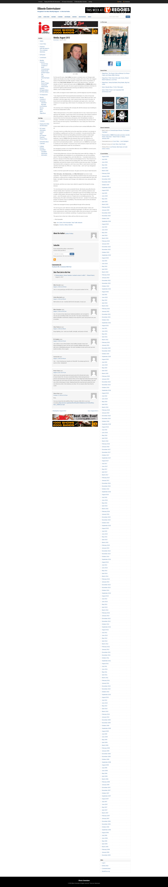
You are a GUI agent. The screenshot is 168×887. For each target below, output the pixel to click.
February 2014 (106, 579)
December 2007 (106, 787)
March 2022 (105, 306)
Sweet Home (44, 86)
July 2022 (104, 294)
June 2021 (105, 331)
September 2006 (106, 829)
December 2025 (106, 179)
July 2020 (104, 362)
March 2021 (105, 339)
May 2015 (104, 537)
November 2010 (106, 689)
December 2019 (106, 382)
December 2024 (106, 213)
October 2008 (105, 759)
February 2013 (106, 613)
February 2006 (106, 849)
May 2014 (104, 570)
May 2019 (104, 401)
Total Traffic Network (77, 222)
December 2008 (106, 753)
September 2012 (106, 627)
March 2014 (105, 576)
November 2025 (106, 182)
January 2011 (105, 683)
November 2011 (106, 655)
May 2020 (104, 368)
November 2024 (106, 215)
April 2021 (104, 337)
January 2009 (105, 751)
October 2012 (105, 624)
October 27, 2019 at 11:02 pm (60, 395)
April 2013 (104, 607)
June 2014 (105, 568)
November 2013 (106, 587)
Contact (42, 132)
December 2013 (106, 584)
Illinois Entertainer (49, 8)
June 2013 (105, 601)
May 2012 (104, 638)
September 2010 (106, 694)
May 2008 (104, 773)
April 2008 (104, 776)
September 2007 (106, 796)
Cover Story (46, 16)
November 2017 (106, 452)
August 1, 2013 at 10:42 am (59, 311)
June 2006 (105, 838)
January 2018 (105, 446)
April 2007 (104, 810)
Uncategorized (82, 16)
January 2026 (105, 176)
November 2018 (106, 418)
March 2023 (105, 272)
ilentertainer (56, 40)
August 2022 (105, 291)
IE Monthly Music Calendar (80, 1)
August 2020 (105, 359)
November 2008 (106, 756)
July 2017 (104, 463)
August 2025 (105, 190)
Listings (90, 1)
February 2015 (106, 545)
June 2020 (105, 365)
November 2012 (106, 621)
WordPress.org (106, 871)
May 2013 (104, 604)
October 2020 (105, 353)
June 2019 (105, 398)
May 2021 (104, 334)
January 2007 (105, 818)
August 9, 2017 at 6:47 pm (59, 372)
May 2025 (104, 199)
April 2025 (104, 201)
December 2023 (106, 246)
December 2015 (106, 517)
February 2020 (106, 376)
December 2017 (106, 449)
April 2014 (104, 573)
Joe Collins (60, 222)
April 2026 (104, 168)
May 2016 (104, 503)
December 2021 (106, 314)
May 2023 (104, 266)
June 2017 (105, 466)
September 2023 (106, 255)
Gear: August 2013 (93, 411)
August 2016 (105, 494)
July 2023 (104, 260)
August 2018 (105, 427)
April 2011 (104, 675)
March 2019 (105, 407)
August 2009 (105, 731)
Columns (61, 225)
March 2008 (105, 779)
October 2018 (105, 421)
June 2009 (105, 737)
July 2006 (104, 835)
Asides (39, 16)
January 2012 (105, 649)
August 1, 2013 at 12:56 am (59, 286)
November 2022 (106, 283)
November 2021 (106, 317)
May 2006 (104, 841)
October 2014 (105, 556)
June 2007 (105, 804)
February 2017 (106, 477)
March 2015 (105, 542)
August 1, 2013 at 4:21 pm (59, 341)
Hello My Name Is (44, 48)
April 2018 (104, 438)
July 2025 (104, 193)
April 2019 (104, 404)
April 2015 (104, 539)
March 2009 (105, 745)
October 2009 (105, 725)
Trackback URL (56, 266)
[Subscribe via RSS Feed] (54, 259)
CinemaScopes (45, 69)
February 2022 (106, 308)
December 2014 (106, 551)
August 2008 (105, 765)
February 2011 (106, 680)
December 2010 (106, 686)
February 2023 (106, 275)
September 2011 (106, 660)
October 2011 (105, 658)
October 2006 (105, 827)
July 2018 (104, 429)
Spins (41, 111)
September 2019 (106, 390)
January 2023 (105, 277)
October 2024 (105, 218)
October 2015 (105, 522)
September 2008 (106, 762)
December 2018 (106, 415)
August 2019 (105, 393)
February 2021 (106, 342)
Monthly (74, 16)
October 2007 (105, 793)
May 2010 (104, 706)
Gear (42, 76)
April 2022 (104, 303)
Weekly (89, 16)
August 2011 (105, 663)
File (42, 74)
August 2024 (105, 224)
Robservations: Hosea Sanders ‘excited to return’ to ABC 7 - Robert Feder (74, 275)
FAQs (41, 133)
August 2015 (105, 528)
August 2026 (105, 156)
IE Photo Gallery (44, 92)
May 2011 (104, 672)
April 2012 (104, 641)
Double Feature (45, 72)
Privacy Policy (43, 139)
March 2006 (105, 846)
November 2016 (106, 486)
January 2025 (105, 210)
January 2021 (105, 345)
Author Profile (69, 233)
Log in (103, 863)
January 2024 (105, 244)
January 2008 (105, 784)
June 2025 (105, 196)
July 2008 (104, 768)
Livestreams (67, 16)
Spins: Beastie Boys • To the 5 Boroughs (112, 87)
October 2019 (105, 387)
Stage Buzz (43, 113)
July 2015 (104, 531)
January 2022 (105, 311)
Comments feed (106, 868)
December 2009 (106, 720)
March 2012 (105, 644)
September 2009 (106, 728)
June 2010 (105, 703)
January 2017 (105, 480)
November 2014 (106, 553)
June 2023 (105, 263)
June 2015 (105, 534)
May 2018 (104, 435)
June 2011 (105, 669)
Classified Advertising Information (44, 153)
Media (66, 225)
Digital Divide (44, 71)
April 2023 (104, 269)
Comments (127, 1)
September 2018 (106, 424)
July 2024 (104, 227)
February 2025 (106, 207)
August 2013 (105, 596)
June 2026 (105, 162)
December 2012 (106, 618)
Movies (42, 108)
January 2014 (105, 582)
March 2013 (105, 610)
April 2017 (104, 472)
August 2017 (105, 460)
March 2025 (105, 204)
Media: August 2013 (61, 37)
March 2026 (105, 170)
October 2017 (105, 455)
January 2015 (105, 548)
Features (42, 88)
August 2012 (105, 629)
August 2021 (105, 325)
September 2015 (106, 525)
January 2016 (105, 514)
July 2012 (104, 632)
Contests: (40, 1)
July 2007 (104, 801)
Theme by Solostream (94, 883)
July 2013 (104, 598)
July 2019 (104, 396)
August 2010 (105, 697)
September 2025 (106, 187)
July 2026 (104, 159)
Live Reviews (43, 106)
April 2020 (104, 370)
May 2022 (104, 300)
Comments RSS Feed (65, 266)
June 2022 (105, 297)
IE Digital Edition (44, 90)
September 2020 (106, 356)
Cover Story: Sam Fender (119, 144)
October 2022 (105, 286)
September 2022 (106, 289)
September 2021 (106, 322)
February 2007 (106, 815)
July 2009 (104, 734)
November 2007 (106, 790)
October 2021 (105, 320)
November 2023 (106, 249)
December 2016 (106, 483)
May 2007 (104, 807)
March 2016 (105, 508)
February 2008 (106, 782)
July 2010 (104, 700)
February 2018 (106, 444)
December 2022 (106, 280)
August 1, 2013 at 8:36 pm (59, 358)
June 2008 (105, 770)
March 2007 (105, 813)
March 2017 (105, 475)
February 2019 (106, 410)
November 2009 (106, 722)
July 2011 (104, 666)
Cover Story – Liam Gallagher (121, 141)
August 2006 (105, 832)
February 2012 (106, 646)
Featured (53, 16)
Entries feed (105, 865)
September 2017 (106, 458)
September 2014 (106, 559)
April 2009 (104, 742)
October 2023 (105, 252)
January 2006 (105, 852)
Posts (120, 1)
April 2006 (104, 844)
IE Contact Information (67, 1)
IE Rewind (60, 16)
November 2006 (106, 824)
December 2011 (106, 652)
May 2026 (104, 165)
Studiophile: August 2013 (59, 411)
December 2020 (106, 348)
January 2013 (105, 615)
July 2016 (104, 497)
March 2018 (105, 441)
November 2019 (106, 384)
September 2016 (106, 491)
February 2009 (106, 748)
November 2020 (106, 351)
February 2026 (106, 173)
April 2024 (104, 235)
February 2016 (106, 511)
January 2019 (105, 413)
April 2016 (104, 506)
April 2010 (104, 708)
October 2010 (105, 691)
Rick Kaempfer (67, 222)
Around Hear (44, 64)
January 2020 (105, 379)
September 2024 (106, 221)
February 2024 (106, 241)
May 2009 (104, 739)
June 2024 (105, 229)
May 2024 (104, 232)
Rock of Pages (45, 83)
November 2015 (106, 520)
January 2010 (105, 717)
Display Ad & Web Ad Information (52, 1)
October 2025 (105, 184)
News (41, 109)
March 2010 (105, 711)
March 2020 (105, 373)
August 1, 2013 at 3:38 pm (59, 328)
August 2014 (105, 562)
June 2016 (105, 500)
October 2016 (105, 489)
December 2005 (106, 855)
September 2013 (106, 593)
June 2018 (105, 432)
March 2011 (105, 677)
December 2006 (106, 821)
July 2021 (104, 328)
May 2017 (104, 469)
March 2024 (105, 238)
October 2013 (105, 590)
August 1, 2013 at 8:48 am (59, 299)
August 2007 (105, 798)
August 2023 (105, 258)
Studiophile (44, 85)
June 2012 (105, 635)
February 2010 (106, 714)
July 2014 (104, 565)
